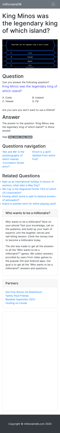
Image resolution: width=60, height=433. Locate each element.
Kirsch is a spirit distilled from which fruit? (43, 155)
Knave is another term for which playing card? (29, 203)
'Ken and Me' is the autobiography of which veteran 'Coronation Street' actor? (13, 159)
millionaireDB (11, 4)
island (29, 137)
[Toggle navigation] (53, 4)
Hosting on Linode (16, 303)
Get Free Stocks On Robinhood (24, 292)
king (11, 137)
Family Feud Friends (17, 295)
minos (17, 137)
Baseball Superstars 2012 (20, 299)
